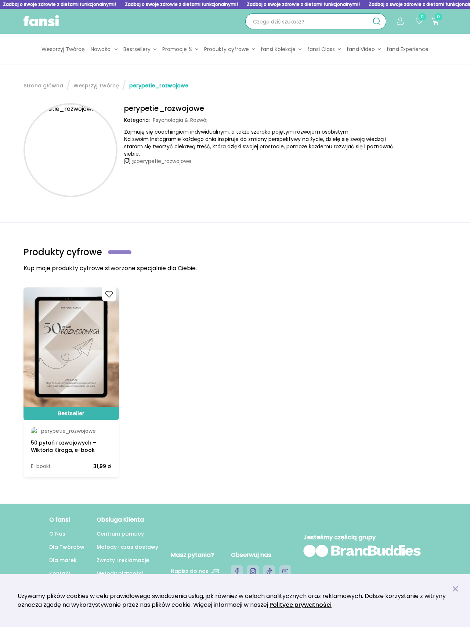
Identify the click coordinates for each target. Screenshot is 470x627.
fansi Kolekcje (278, 49)
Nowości (101, 49)
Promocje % (177, 49)
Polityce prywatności (301, 605)
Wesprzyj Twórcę (63, 49)
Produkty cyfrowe (226, 49)
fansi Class (321, 49)
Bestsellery (137, 49)
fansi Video (361, 49)
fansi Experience (408, 49)
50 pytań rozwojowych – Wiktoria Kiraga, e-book (63, 446)
